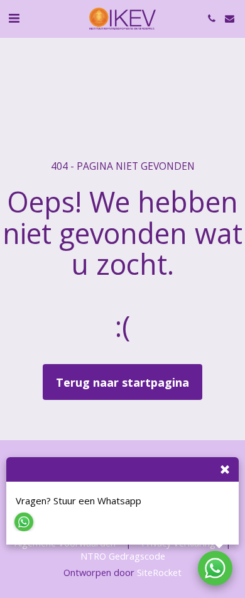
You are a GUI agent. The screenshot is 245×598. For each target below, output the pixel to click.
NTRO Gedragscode (122, 556)
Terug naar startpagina (122, 382)
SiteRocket (159, 572)
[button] (13, 18)
